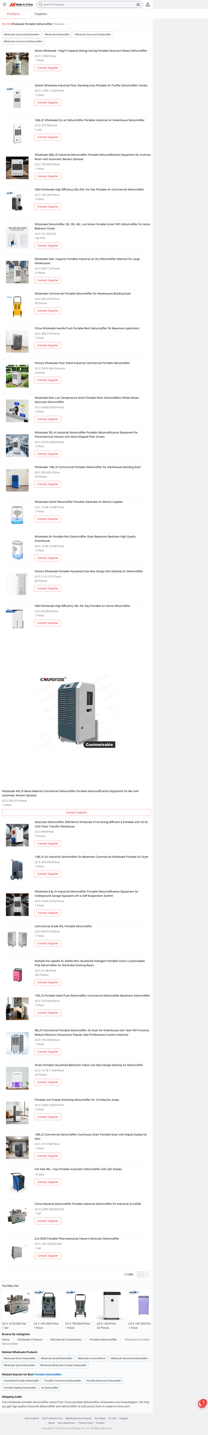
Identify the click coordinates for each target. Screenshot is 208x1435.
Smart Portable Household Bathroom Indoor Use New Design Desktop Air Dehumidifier (89, 1065)
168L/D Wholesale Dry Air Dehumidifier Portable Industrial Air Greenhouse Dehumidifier (90, 120)
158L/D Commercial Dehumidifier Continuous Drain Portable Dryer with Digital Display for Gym (91, 1137)
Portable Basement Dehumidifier (103, 1380)
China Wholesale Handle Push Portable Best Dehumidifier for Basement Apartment (87, 328)
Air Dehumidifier (49, 1387)
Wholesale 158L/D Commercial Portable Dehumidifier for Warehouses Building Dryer (88, 467)
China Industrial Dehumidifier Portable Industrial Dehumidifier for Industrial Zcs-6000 (88, 1204)
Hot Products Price (52, 1418)
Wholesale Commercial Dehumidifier (23, 41)
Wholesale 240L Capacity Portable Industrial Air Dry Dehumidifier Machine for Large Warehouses (87, 261)
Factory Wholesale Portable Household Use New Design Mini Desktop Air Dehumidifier (89, 571)
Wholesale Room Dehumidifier (20, 1358)
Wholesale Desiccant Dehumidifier (93, 34)
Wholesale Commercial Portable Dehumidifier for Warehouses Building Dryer (83, 293)
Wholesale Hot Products (79, 1418)
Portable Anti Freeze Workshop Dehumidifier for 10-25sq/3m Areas (77, 1100)
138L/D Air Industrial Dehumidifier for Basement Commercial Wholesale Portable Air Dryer (91, 857)
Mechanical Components (66, 1339)
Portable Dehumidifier (103, 1339)
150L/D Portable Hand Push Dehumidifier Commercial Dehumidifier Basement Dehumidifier (92, 995)
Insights (123, 1418)
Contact (100, 1422)
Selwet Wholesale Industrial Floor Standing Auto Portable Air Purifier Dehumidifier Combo (91, 85)
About (51, 1422)
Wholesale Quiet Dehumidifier (19, 1365)
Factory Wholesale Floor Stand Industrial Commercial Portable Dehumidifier (82, 363)
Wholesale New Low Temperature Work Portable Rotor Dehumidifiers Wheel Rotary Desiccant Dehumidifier (87, 400)
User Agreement (66, 1422)
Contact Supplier (47, 68)
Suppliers (41, 14)
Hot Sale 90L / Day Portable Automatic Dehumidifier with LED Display (78, 1169)
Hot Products (32, 1418)
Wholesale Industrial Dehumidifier (21, 34)
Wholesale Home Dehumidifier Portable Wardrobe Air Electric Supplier (79, 502)
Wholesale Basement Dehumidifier (129, 1358)
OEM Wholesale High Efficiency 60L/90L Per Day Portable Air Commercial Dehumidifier (89, 189)
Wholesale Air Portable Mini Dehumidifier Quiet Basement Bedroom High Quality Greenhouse (85, 539)
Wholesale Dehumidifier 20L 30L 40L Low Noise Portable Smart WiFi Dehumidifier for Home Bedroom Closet (92, 226)
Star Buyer (100, 1418)
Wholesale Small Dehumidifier (57, 1358)
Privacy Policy (85, 1422)
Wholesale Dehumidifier (57, 34)
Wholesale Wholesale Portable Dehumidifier (63, 1365)
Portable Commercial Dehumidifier (62, 1380)
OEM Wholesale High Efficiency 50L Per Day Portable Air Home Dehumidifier (82, 606)
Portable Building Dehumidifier (20, 1387)
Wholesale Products (30, 1339)
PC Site (112, 1418)
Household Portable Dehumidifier (21, 1380)
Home (6, 1339)
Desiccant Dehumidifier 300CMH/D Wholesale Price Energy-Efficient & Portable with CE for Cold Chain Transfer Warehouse (91, 824)
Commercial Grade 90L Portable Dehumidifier (63, 926)
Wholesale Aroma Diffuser (92, 1358)
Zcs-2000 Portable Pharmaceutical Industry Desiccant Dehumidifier (77, 1238)
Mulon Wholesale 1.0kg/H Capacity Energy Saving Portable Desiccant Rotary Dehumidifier (91, 51)
